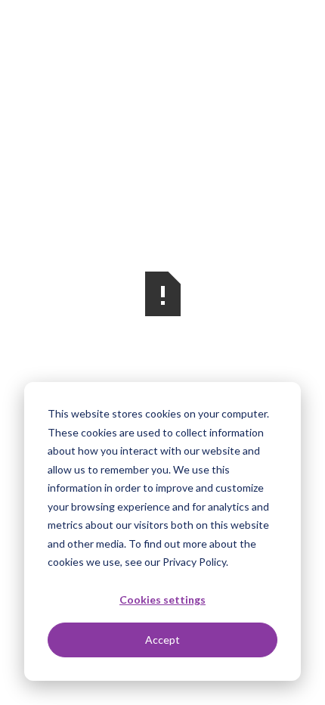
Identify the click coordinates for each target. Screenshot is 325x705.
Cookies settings (162, 599)
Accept (162, 639)
